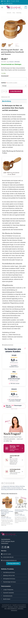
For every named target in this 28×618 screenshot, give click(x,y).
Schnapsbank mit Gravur (9, 578)
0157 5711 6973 (7, 554)
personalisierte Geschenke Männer (14, 489)
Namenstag (3, 489)
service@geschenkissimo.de (9, 560)
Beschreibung (6, 101)
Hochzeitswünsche (7, 596)
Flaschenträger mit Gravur (9, 582)
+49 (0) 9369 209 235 (8, 557)
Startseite (9, 12)
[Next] (24, 28)
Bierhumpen (12, 486)
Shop (14, 12)
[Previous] (3, 28)
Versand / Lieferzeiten (14, 61)
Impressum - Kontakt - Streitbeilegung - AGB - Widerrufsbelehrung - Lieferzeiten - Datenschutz (15, 608)
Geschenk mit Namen (16, 488)
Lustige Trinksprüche (8, 589)
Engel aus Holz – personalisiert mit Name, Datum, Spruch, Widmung (7, 512)
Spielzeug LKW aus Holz (9, 575)
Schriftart (9, 82)
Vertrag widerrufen (13, 563)
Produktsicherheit (7, 345)
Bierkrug (17, 486)
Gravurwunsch (5, 76)
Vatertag (24, 489)
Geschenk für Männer (6, 488)
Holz (22, 488)
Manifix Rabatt (6, 599)
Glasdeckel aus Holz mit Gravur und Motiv (20, 510)
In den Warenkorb (15, 91)
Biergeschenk (6, 486)
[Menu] (2, 7)
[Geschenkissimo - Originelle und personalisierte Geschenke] (14, 7)
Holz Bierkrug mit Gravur (9, 572)
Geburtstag (18, 12)
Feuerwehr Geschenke (8, 592)
